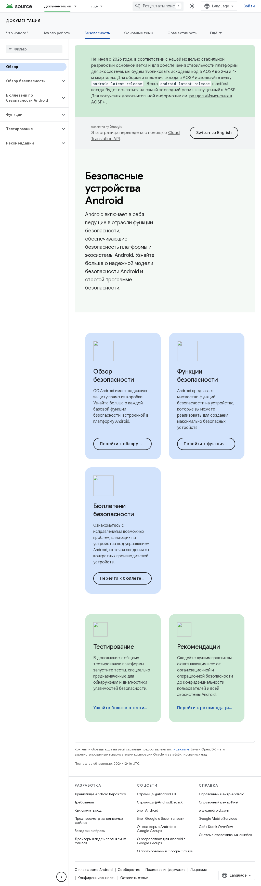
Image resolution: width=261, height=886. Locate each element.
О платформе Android (94, 870)
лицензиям (180, 749)
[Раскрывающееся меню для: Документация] (77, 6)
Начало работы (56, 33)
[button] (30, 81)
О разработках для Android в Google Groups (161, 841)
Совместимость (182, 33)
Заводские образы (90, 830)
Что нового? (17, 33)
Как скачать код (88, 810)
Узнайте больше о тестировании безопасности (122, 707)
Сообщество (129, 870)
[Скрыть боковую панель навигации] (61, 877)
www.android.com (214, 810)
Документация (57, 6)
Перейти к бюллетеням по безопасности (126, 578)
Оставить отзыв (134, 878)
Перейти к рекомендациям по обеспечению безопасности (206, 707)
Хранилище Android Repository (100, 794)
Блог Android (147, 810)
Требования (84, 802)
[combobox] (158, 6)
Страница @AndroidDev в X (160, 802)
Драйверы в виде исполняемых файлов (100, 841)
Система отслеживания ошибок (225, 834)
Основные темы (138, 33)
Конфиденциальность (96, 878)
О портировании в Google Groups (164, 851)
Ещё (94, 6)
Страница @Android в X (156, 794)
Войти (249, 6)
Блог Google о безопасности (161, 818)
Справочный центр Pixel (218, 802)
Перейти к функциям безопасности (210, 443)
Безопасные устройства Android (114, 188)
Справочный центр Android (221, 794)
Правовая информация (165, 870)
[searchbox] (34, 49)
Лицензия (198, 870)
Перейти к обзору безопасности (126, 443)
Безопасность (97, 33)
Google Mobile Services (218, 818)
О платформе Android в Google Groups (156, 828)
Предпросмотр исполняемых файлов (99, 820)
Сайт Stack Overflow (216, 826)
